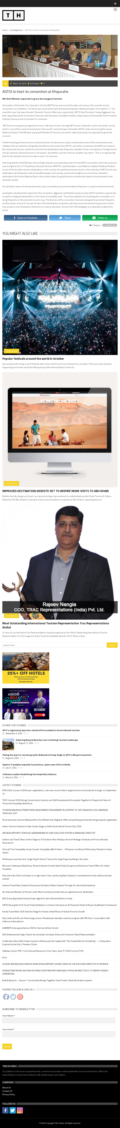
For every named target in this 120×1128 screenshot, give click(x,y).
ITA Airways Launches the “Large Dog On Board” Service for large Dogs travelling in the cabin (45, 859)
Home (5, 30)
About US (6, 1087)
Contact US (7, 1091)
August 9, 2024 (12, 758)
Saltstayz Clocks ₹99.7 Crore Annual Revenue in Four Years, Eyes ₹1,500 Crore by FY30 (42, 950)
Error (4, 957)
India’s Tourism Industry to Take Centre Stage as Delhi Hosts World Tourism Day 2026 (41, 826)
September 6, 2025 (13, 733)
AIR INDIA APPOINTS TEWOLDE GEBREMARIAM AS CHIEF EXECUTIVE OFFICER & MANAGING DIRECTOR (48, 832)
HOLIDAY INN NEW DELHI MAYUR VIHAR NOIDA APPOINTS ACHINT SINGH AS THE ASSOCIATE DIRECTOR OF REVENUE (55, 964)
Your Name (8, 1015)
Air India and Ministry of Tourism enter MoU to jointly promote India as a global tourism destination (47, 891)
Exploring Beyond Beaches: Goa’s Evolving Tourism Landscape (47, 740)
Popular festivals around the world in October (33, 358)
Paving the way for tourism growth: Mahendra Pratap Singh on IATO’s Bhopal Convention (47, 755)
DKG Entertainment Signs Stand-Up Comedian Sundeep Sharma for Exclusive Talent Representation (48, 934)
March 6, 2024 (11, 777)
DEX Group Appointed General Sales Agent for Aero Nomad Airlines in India (37, 898)
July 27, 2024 (11, 767)
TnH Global (34, 83)
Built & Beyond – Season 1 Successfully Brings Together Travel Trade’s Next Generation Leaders (47, 980)
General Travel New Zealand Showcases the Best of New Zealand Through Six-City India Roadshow (48, 885)
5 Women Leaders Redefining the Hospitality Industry (29, 774)
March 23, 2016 (19, 83)
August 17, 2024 (26, 743)
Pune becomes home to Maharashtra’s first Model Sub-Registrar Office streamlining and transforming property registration (59, 819)
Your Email (8, 1029)
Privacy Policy (8, 1094)
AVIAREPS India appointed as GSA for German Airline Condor (30, 928)
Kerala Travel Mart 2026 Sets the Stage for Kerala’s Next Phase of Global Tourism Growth (43, 911)
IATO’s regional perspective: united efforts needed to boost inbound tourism (41, 730)
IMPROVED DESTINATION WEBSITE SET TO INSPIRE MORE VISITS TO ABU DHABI (55, 490)
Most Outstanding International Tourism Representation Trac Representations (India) (55, 625)
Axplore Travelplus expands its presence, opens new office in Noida (36, 764)
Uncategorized (16, 30)
